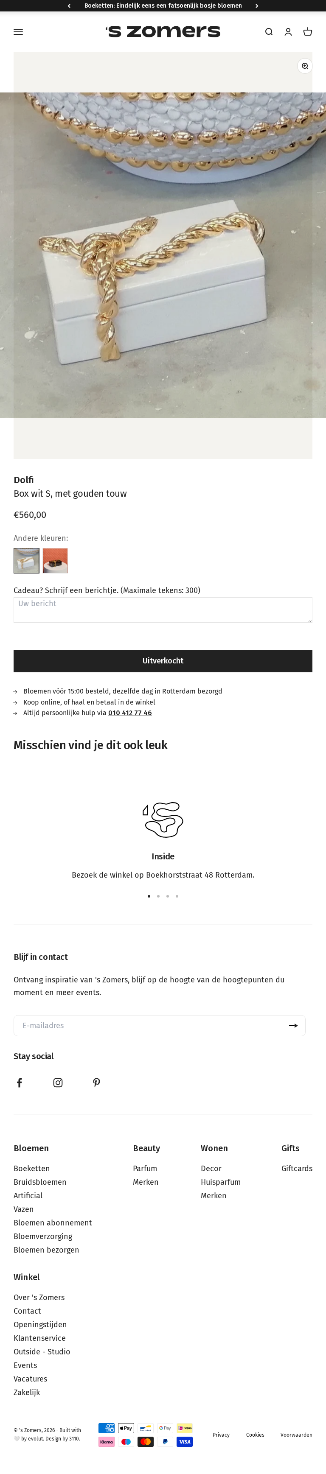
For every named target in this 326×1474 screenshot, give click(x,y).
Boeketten (32, 1168)
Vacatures (30, 1379)
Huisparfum (221, 1182)
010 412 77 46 (130, 713)
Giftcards (296, 1168)
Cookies (255, 1435)
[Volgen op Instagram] (58, 1082)
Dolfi (24, 480)
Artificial (28, 1195)
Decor (211, 1168)
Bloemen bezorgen (46, 1250)
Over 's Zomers (39, 1297)
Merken (146, 1182)
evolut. (36, 1439)
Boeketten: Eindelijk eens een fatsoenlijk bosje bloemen (163, 5)
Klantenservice (40, 1338)
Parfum (145, 1168)
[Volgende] (257, 5)
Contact (27, 1311)
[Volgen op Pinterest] (96, 1082)
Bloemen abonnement (53, 1222)
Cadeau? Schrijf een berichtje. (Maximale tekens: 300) (107, 590)
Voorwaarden (296, 1435)
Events (25, 1365)
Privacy (221, 1435)
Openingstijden (40, 1324)
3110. (74, 1439)
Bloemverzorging (43, 1236)
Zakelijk (27, 1392)
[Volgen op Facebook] (19, 1082)
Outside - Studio (42, 1351)
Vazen (24, 1209)
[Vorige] (68, 5)
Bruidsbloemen (40, 1182)
